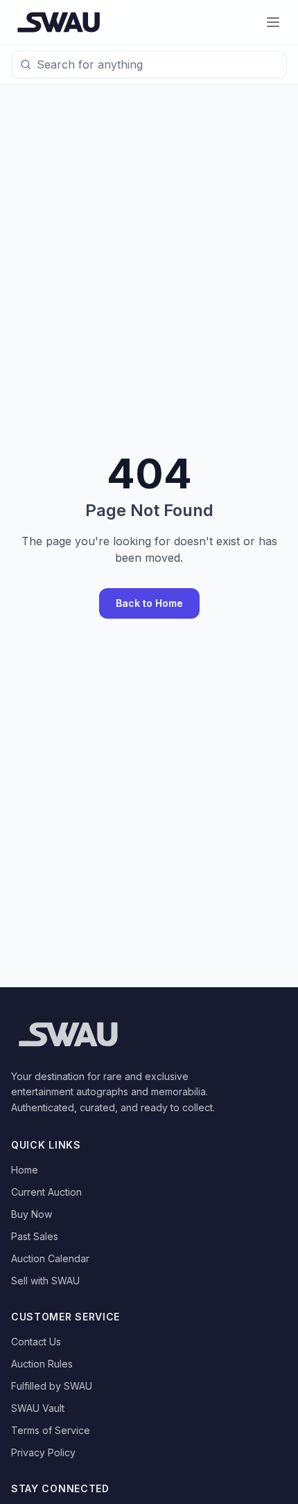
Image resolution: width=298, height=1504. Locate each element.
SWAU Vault (37, 1408)
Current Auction (46, 1192)
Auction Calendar (50, 1258)
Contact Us (36, 1341)
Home (24, 1170)
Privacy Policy (43, 1452)
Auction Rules (42, 1364)
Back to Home (149, 603)
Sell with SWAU (45, 1280)
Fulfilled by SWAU (51, 1386)
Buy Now (31, 1214)
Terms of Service (50, 1430)
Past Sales (34, 1236)
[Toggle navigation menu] (273, 22)
